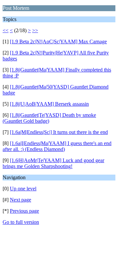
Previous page (24, 211)
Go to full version (21, 222)
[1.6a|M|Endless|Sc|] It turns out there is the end (59, 132)
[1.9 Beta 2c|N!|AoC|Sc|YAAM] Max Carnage (58, 41)
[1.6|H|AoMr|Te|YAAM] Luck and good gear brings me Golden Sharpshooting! (53, 163)
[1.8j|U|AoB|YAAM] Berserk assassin (49, 104)
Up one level (23, 188)
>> (35, 30)
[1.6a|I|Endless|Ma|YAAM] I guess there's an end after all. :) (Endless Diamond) (57, 146)
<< (6, 30)
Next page (20, 200)
